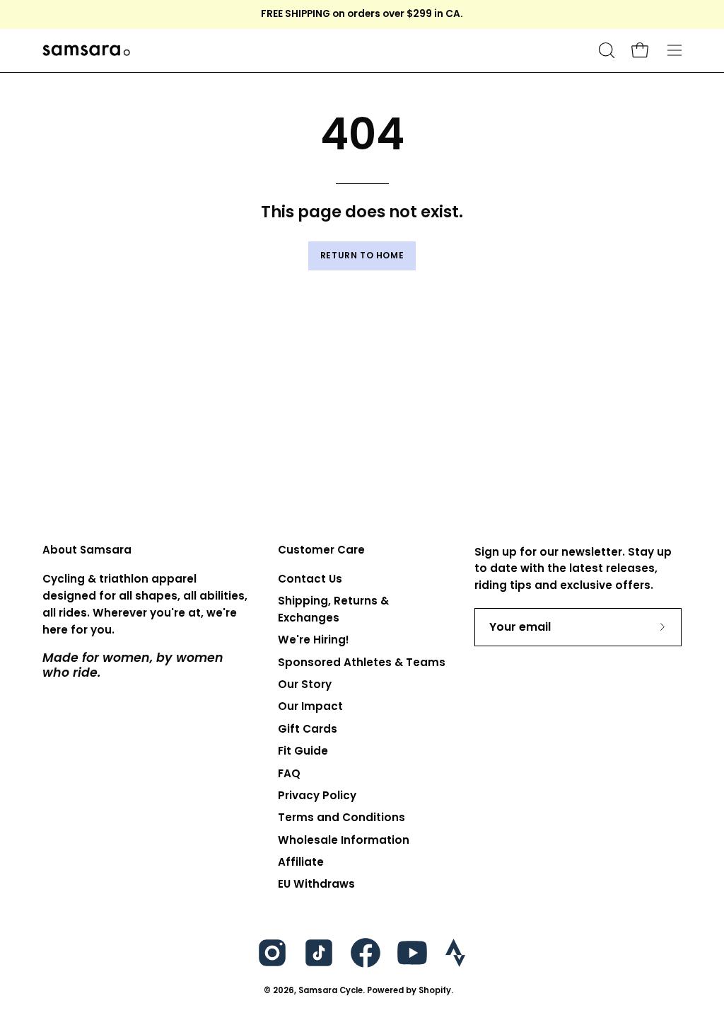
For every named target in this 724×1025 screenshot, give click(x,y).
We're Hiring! (313, 640)
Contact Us (310, 578)
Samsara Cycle (330, 990)
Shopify (435, 990)
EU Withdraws (316, 884)
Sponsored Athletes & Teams (361, 662)
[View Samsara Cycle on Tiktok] (319, 952)
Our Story (305, 684)
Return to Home (362, 255)
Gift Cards (307, 728)
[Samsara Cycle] (130, 51)
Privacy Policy (317, 795)
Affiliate (301, 861)
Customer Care (321, 550)
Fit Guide (303, 750)
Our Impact (310, 706)
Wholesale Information (343, 839)
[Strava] (455, 953)
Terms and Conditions (341, 817)
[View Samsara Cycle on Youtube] (412, 952)
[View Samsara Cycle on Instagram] (272, 952)
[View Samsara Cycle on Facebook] (365, 952)
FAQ (289, 773)
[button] (605, 50)
